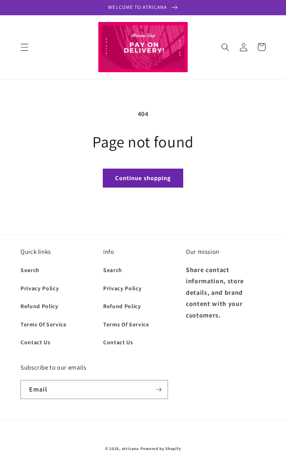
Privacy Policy (39, 288)
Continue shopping (143, 178)
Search (29, 270)
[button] (25, 47)
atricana (130, 448)
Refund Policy (39, 306)
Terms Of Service (43, 324)
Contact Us (35, 342)
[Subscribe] (159, 389)
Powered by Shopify (160, 448)
